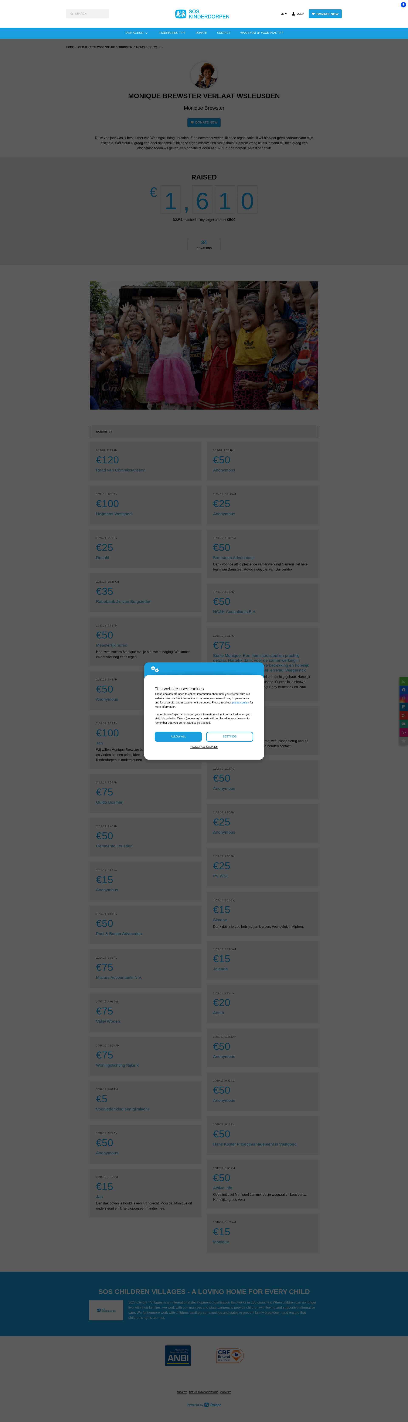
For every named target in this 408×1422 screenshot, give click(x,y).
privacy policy (240, 702)
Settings (230, 736)
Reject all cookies (204, 746)
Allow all (178, 736)
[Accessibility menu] (403, 4)
